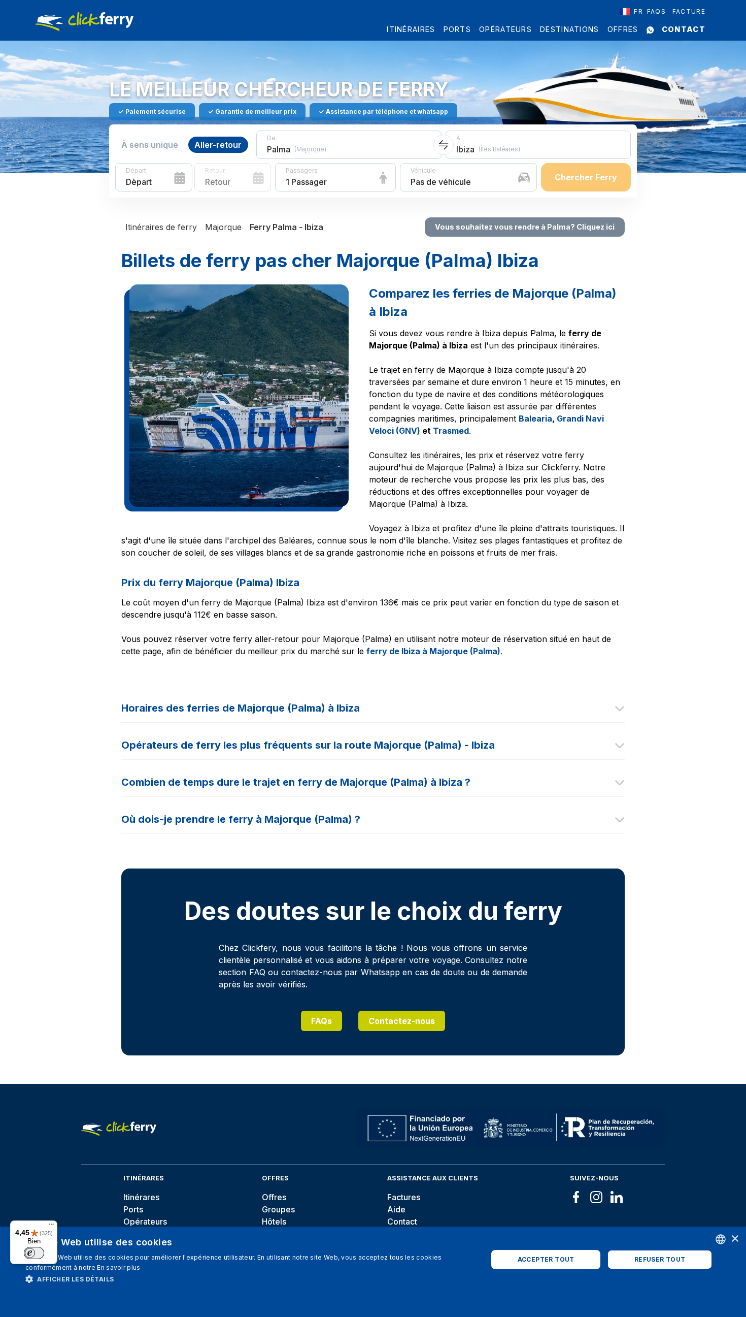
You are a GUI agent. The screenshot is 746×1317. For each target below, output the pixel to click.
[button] (249, 1279)
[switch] (34, 1253)
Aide (396, 1209)
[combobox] (631, 12)
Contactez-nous (401, 1021)
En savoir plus (118, 1267)
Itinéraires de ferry (161, 227)
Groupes (278, 1209)
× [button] (734, 1239)
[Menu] (51, 1226)
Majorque (223, 227)
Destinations (569, 29)
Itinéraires (411, 29)
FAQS (656, 11)
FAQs (321, 1021)
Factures (403, 1197)
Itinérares (141, 1197)
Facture (688, 11)
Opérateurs (505, 29)
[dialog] (373, 1272)
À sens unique (149, 145)
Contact (683, 29)
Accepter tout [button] (546, 1259)
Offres (622, 29)
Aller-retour (218, 145)
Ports (457, 29)
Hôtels (274, 1221)
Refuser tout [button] (660, 1259)
